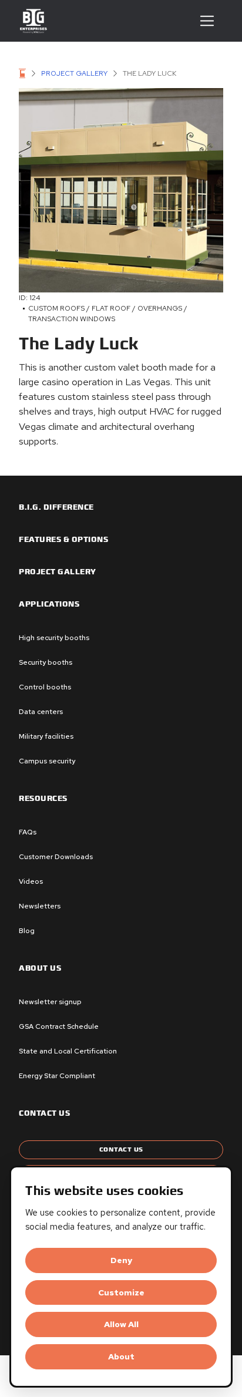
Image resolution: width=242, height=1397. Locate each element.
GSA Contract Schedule (59, 1026)
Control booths (45, 687)
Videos (31, 881)
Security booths (45, 662)
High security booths (54, 637)
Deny (121, 1260)
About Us (40, 968)
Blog (27, 930)
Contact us (44, 1113)
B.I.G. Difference (56, 507)
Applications (49, 604)
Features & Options (63, 539)
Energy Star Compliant (57, 1075)
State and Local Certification (68, 1051)
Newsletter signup (50, 1001)
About (121, 1356)
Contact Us (121, 1149)
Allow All (121, 1324)
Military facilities (46, 736)
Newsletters (39, 906)
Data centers (41, 711)
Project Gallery (74, 73)
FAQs (27, 832)
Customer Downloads (56, 856)
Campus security (47, 761)
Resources (43, 798)
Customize (121, 1292)
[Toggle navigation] (207, 20)
